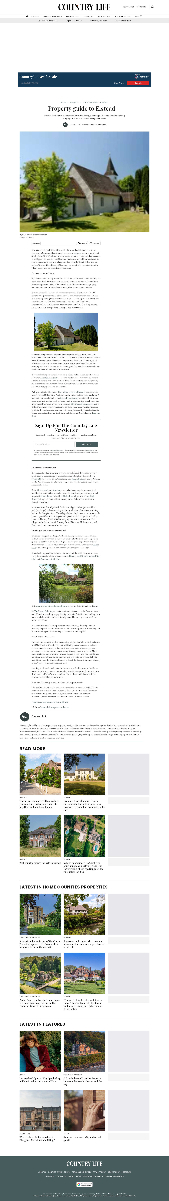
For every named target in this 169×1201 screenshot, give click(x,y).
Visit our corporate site (117, 1194)
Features (102, 125)
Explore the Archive (74, 21)
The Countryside (122, 16)
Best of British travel (123, 21)
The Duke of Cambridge (82, 404)
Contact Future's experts (59, 1172)
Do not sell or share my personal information (103, 1176)
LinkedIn (71, 1176)
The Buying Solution (43, 611)
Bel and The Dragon (69, 398)
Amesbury (57, 490)
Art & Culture (104, 16)
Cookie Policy (114, 1172)
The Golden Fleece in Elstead (70, 392)
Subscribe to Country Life (48, 21)
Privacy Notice (89, 450)
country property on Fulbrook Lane (51, 606)
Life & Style (88, 16)
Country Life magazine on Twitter (54, 707)
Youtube (59, 1176)
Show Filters (119, 83)
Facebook (50, 1176)
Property (35, 16)
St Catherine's (67, 496)
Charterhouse (46, 496)
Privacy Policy (99, 1172)
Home (63, 102)
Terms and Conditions (81, 1172)
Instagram (126, 1172)
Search (138, 83)
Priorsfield (36, 478)
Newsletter (96, 243)
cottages (77, 253)
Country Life (75, 125)
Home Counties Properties (95, 102)
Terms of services (57, 450)
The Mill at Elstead (48, 377)
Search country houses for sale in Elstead (50, 702)
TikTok (79, 1176)
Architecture (72, 16)
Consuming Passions (98, 21)
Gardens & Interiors (53, 16)
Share (37, 243)
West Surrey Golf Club (50, 559)
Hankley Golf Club (77, 556)
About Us (42, 1172)
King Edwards (78, 478)
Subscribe (141, 7)
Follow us (83, 243)
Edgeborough (42, 490)
